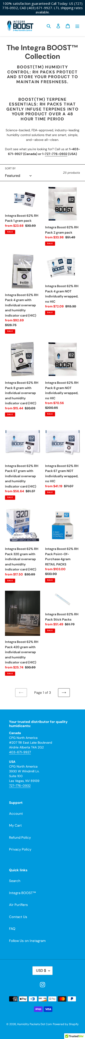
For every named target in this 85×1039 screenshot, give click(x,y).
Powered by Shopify (66, 1024)
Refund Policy (20, 837)
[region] (42, 7)
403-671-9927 (20, 752)
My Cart (15, 825)
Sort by (10, 168)
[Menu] (77, 26)
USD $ (41, 970)
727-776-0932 (56, 154)
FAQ (12, 928)
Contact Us (18, 917)
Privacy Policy (20, 849)
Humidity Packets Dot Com (34, 1024)
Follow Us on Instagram (27, 940)
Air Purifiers (18, 904)
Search (14, 881)
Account (16, 813)
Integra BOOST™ (22, 893)
